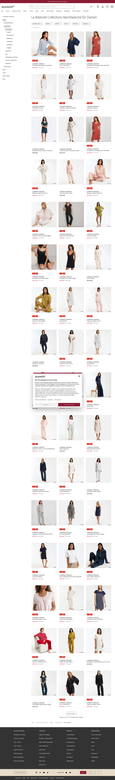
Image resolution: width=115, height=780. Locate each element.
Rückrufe (69, 753)
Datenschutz (33, 778)
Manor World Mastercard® (46, 742)
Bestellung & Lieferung (19, 734)
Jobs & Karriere (95, 738)
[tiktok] (47, 772)
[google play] (70, 772)
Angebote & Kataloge (44, 734)
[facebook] (40, 772)
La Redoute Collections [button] (42, 722)
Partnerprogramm (18, 753)
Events (93, 746)
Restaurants (94, 753)
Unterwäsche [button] (58, 722)
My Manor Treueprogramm (45, 738)
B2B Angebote (70, 749)
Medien (93, 761)
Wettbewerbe (70, 761)
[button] (3, 11)
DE (91, 6)
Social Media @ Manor (44, 753)
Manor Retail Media (18, 757)
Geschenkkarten (71, 734)
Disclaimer (52, 778)
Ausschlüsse (70, 757)
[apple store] (66, 772)
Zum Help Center (20, 772)
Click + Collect (17, 742)
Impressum (18, 778)
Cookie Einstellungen (43, 778)
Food (92, 749)
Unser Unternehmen (96, 734)
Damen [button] (51, 722)
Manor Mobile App (43, 746)
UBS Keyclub (42, 749)
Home (32, 722)
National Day (42, 764)
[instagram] (36, 772)
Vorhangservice (70, 742)
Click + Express (17, 746)
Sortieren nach (36, 23)
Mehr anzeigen (71, 713)
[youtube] (43, 772)
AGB (28, 778)
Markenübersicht (60, 778)
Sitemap (24, 778)
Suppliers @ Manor (18, 749)
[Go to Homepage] (8, 6)
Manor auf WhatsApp (19, 761)
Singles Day (42, 757)
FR (90, 772)
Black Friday (42, 761)
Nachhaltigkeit (94, 757)
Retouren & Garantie (19, 738)
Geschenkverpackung (72, 738)
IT (98, 772)
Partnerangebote (71, 746)
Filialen (93, 742)
